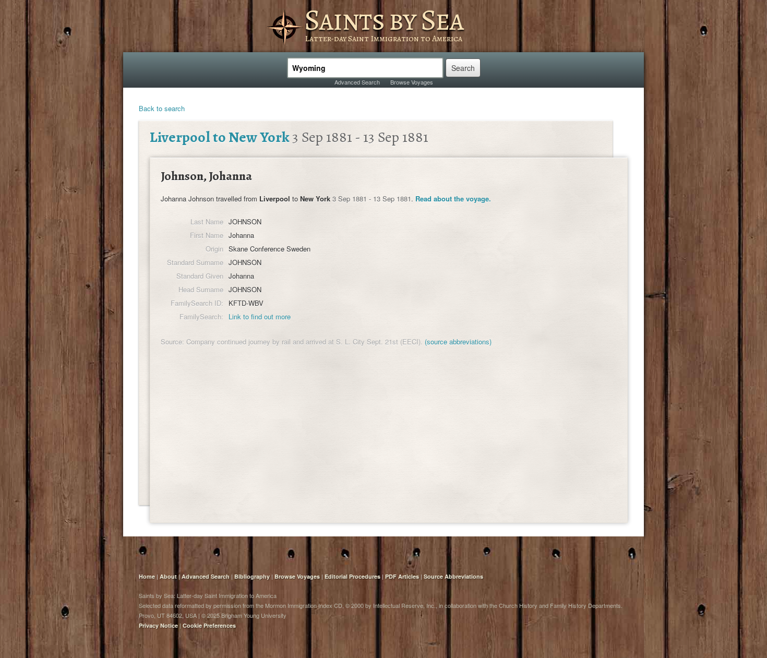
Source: (172, 341)
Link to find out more (260, 316)
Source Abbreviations (453, 576)
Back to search (162, 108)
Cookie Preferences (209, 625)
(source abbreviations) (458, 341)
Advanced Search (357, 82)
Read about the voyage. (453, 199)
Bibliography (252, 576)
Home (147, 576)
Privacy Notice (158, 625)
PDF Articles (402, 576)
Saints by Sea (383, 20)
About (168, 576)
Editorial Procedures (352, 576)
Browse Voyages (411, 82)
